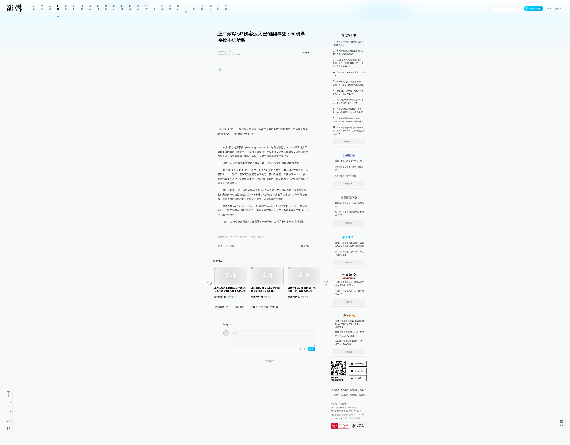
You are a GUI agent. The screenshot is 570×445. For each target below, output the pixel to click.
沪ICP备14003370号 (339, 404)
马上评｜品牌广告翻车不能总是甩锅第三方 (349, 213)
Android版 (359, 363)
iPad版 (358, 378)
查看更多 (348, 184)
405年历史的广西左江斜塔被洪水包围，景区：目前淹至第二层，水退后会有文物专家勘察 (349, 63)
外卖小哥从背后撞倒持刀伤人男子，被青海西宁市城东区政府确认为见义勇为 (348, 130)
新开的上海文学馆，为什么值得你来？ (349, 205)
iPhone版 (359, 371)
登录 (549, 8)
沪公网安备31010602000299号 (343, 408)
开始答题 (348, 302)
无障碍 (558, 8)
